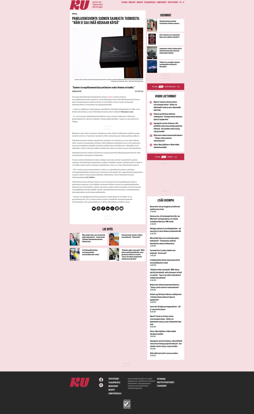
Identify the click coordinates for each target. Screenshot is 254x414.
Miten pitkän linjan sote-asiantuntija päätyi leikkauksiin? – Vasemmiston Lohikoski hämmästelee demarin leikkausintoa (93, 238)
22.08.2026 (153, 212)
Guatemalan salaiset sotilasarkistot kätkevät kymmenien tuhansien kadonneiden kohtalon (171, 50)
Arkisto (140, 2)
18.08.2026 (153, 302)
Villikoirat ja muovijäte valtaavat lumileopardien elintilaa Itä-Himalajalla (170, 64)
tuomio (110, 97)
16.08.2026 (153, 356)
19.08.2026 (153, 290)
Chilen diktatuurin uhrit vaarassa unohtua (164, 353)
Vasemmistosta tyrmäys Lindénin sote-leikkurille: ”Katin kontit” (132, 236)
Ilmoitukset (161, 2)
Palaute (111, 389)
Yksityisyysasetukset (165, 382)
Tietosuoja (161, 379)
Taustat (97, 4)
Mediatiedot (113, 386)
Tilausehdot (162, 385)
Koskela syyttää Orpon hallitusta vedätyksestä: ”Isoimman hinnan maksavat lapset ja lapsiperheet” (168, 116)
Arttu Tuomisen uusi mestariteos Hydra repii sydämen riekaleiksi (170, 36)
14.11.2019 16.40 (139, 91)
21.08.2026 (153, 246)
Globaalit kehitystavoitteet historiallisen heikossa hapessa (169, 22)
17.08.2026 (153, 336)
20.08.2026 (153, 265)
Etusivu (124, 2)
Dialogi (97, 6)
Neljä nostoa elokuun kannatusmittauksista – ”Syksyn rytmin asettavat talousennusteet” (168, 138)
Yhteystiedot (173, 2)
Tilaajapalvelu (150, 2)
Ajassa (96, 2)
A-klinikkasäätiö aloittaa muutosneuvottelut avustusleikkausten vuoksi (90, 252)
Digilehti (132, 2)
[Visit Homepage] (80, 5)
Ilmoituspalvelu (114, 393)
